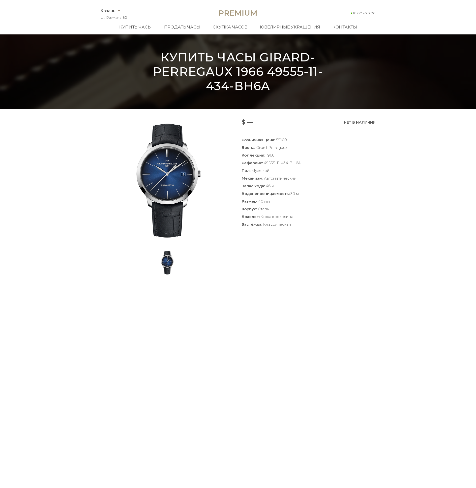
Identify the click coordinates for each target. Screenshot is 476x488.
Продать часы (182, 27)
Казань (108, 10)
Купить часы (135, 27)
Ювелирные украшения (290, 27)
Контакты (344, 27)
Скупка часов (230, 27)
